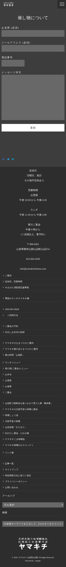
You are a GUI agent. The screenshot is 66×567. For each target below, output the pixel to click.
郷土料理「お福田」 (14, 355)
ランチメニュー (12, 363)
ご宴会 (8, 392)
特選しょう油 (11, 415)
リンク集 (9, 453)
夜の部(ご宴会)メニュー (16, 369)
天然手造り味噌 (12, 421)
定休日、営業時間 (13, 282)
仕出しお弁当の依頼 (15, 332)
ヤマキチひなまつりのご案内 (19, 343)
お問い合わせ (11, 488)
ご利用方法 (11, 315)
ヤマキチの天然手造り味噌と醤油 (21, 409)
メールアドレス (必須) (16, 42)
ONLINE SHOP (12, 309)
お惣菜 (8, 380)
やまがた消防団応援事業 (17, 288)
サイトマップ (11, 470)
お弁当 (8, 375)
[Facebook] (3, 159)
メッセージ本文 (11, 72)
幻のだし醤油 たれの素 (17, 433)
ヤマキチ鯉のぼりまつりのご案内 (21, 349)
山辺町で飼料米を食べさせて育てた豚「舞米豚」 (29, 403)
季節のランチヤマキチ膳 (17, 298)
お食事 (8, 386)
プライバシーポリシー (16, 482)
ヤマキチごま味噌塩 (15, 439)
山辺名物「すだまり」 (16, 427)
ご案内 (8, 276)
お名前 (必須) (10, 28)
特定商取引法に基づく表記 (18, 476)
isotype (38, 561)
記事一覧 (9, 464)
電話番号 (7, 57)
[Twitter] (8, 159)
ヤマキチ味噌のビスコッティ (19, 445)
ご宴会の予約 (11, 326)
